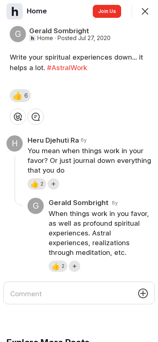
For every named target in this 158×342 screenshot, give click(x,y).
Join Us (107, 11)
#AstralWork (67, 68)
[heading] (38, 11)
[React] (18, 116)
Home (45, 38)
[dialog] (79, 171)
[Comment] (36, 117)
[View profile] (14, 11)
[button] (20, 95)
